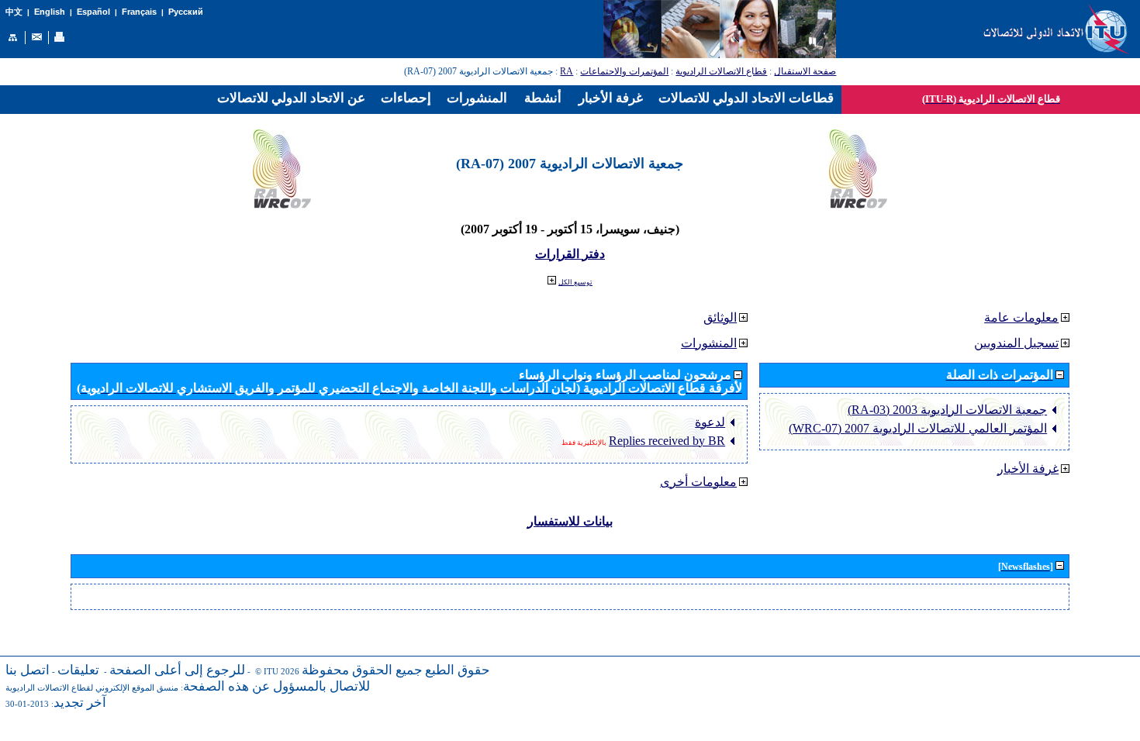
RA (566, 71)
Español (93, 11)
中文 (13, 12)
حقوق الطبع (457, 670)
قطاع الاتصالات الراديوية (721, 71)
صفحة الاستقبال (805, 71)
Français (139, 11)
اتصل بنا (27, 670)
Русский (185, 11)
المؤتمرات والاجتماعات (624, 71)
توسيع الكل (575, 282)
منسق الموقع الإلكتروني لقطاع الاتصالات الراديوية (91, 688)
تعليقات (78, 670)
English (49, 11)
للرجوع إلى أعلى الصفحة (177, 670)
